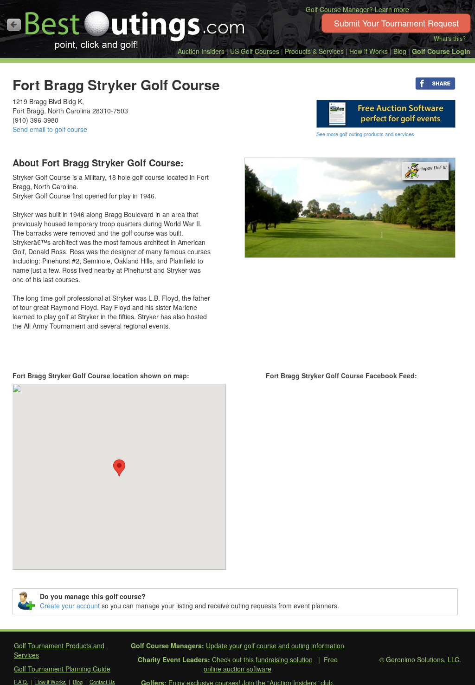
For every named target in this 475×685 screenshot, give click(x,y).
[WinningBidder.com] (386, 113)
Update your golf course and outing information (275, 645)
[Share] (435, 82)
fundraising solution (284, 659)
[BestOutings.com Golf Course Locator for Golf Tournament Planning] (135, 27)
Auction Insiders (201, 51)
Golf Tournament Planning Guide (62, 668)
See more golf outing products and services (365, 134)
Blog (399, 51)
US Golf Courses (254, 51)
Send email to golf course (50, 129)
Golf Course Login (441, 51)
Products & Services (314, 51)
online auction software (237, 668)
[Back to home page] (14, 25)
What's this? (450, 38)
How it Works (368, 51)
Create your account (70, 605)
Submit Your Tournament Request (396, 23)
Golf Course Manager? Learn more (357, 9)
